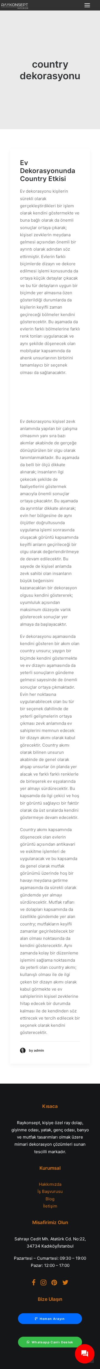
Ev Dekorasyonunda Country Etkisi (47, 171)
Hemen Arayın (52, 1319)
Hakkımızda (50, 1184)
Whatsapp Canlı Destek (52, 1342)
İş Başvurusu (50, 1191)
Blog (50, 1198)
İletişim (50, 1206)
